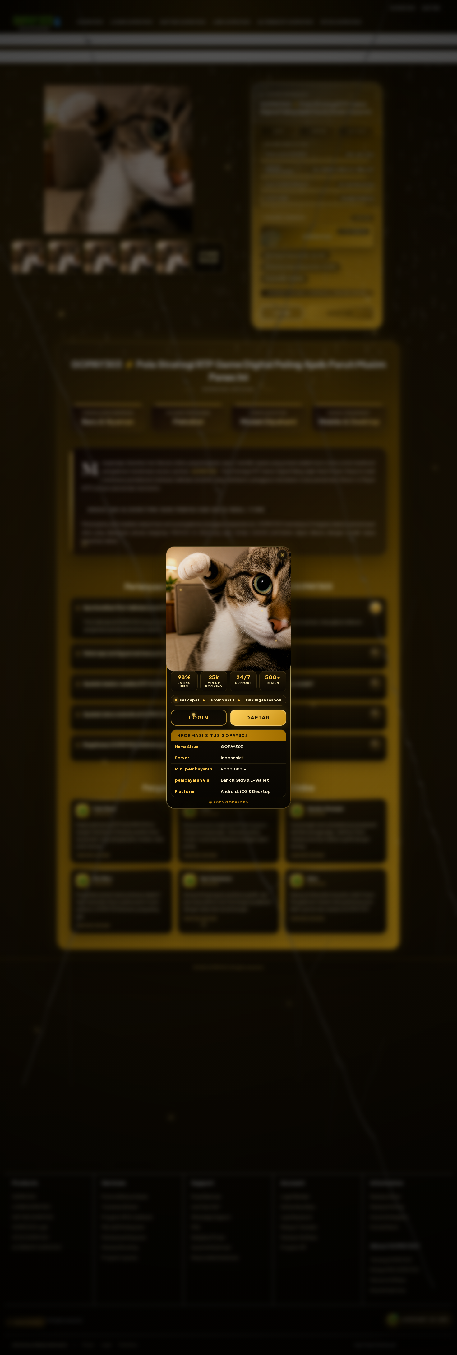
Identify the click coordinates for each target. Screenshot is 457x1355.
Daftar (258, 717)
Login (199, 717)
